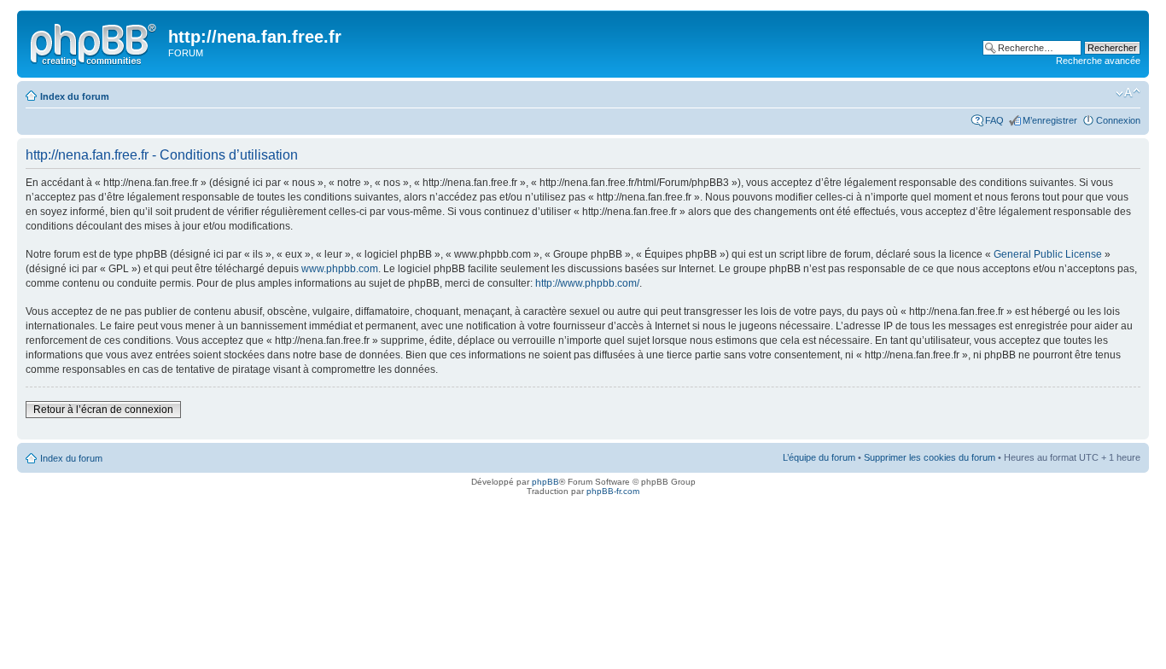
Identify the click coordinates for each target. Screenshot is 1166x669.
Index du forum (74, 96)
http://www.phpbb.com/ (587, 283)
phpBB (545, 481)
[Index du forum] (94, 42)
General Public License (1048, 254)
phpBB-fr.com (612, 491)
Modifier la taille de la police (1128, 93)
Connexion (1118, 120)
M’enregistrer (1050, 120)
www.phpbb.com (339, 269)
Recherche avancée (1098, 60)
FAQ (994, 120)
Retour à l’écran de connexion (103, 410)
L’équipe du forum (819, 457)
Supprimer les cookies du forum (929, 457)
